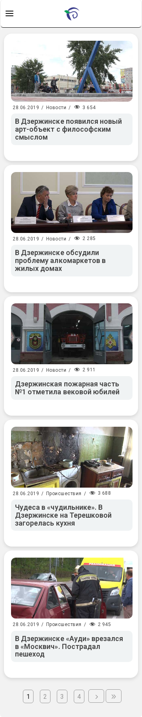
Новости (56, 107)
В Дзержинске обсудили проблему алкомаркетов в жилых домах (60, 260)
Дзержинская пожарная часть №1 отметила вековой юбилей (67, 388)
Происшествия (64, 493)
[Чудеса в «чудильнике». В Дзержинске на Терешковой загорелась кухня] (72, 457)
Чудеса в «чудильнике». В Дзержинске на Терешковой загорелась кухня (63, 515)
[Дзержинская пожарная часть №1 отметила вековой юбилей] (72, 333)
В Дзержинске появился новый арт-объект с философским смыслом (68, 129)
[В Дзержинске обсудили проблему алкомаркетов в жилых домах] (72, 202)
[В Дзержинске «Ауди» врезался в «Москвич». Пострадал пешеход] (72, 588)
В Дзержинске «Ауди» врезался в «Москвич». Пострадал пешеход (69, 646)
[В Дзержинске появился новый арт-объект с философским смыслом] (72, 71)
